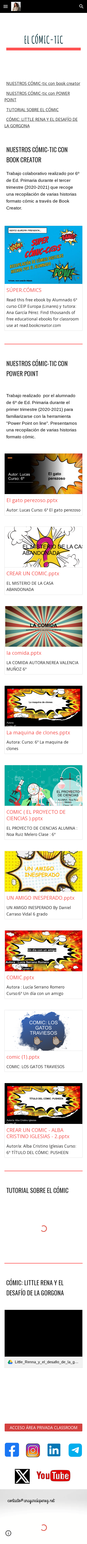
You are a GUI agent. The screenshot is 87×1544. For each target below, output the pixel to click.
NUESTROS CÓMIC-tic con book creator (43, 83)
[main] (43, 43)
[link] (43, 1339)
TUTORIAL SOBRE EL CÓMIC (32, 109)
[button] (5, 6)
